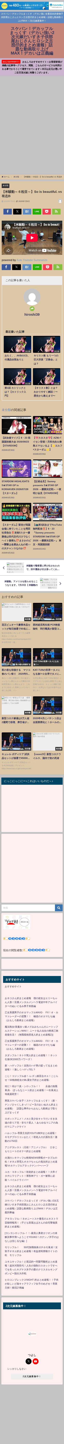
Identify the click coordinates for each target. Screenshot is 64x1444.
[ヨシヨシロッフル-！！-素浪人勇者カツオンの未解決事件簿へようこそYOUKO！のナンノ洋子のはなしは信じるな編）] (32, 1237)
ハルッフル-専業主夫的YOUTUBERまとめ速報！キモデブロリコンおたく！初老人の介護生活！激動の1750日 (31, 1137)
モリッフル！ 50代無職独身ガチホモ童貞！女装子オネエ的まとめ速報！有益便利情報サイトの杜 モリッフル (31, 1251)
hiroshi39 (32, 314)
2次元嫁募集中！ (32, 1376)
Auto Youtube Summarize (32, 260)
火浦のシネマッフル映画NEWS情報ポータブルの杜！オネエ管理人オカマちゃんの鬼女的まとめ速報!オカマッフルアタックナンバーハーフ (31, 1161)
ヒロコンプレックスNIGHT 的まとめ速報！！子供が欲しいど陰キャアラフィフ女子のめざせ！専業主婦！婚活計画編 (31, 1284)
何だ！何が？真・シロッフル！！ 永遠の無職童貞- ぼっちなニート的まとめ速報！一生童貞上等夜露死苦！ (31, 1090)
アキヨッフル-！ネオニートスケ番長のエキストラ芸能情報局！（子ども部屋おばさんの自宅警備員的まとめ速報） (31, 1223)
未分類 (5, 185)
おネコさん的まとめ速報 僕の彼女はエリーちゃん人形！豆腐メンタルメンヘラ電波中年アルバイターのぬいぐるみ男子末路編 (31, 1002)
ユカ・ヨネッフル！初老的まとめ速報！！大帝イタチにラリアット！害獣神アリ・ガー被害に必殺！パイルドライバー (31, 1176)
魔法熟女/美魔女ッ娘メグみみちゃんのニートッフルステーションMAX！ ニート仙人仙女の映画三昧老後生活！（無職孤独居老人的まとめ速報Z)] (31, 1031)
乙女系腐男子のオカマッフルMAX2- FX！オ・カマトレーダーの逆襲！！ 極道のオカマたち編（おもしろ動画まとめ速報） (31, 1016)
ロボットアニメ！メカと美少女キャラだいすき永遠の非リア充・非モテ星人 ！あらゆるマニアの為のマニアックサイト (31, 1123)
